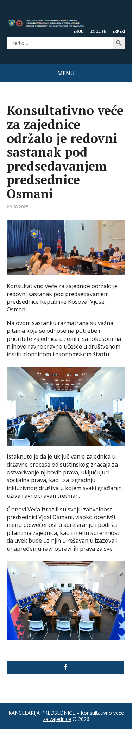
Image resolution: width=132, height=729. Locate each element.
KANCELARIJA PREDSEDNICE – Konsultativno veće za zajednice (66, 715)
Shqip (79, 31)
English (98, 31)
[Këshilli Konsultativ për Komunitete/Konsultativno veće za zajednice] (66, 667)
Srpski (118, 31)
